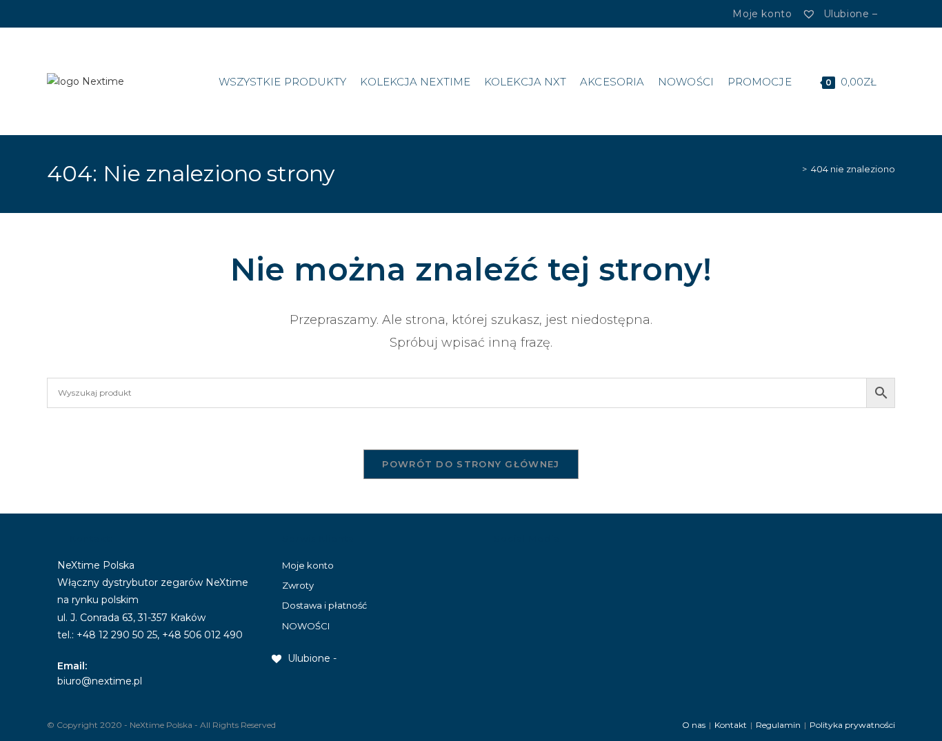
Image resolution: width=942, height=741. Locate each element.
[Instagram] (74, 14)
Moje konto (308, 565)
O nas (693, 725)
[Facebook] (60, 14)
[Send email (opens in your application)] (91, 14)
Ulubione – (848, 14)
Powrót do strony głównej (470, 463)
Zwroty (298, 585)
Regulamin (778, 725)
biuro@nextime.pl (99, 681)
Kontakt (730, 725)
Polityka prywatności (852, 725)
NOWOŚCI (306, 625)
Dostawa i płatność (324, 605)
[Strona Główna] (794, 168)
